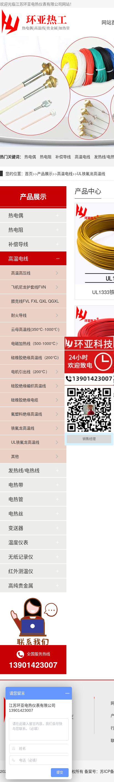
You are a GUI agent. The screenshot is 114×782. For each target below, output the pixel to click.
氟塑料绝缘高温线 (26, 414)
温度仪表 (18, 542)
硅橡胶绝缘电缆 (24, 399)
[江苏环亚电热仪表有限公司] (35, 22)
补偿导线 (63, 156)
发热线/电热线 (24, 470)
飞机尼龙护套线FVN (28, 287)
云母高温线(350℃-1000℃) (35, 329)
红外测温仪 (20, 571)
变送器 (15, 527)
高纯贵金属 (20, 585)
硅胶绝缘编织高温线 (28, 385)
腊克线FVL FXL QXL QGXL (35, 301)
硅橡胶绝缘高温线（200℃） (36, 357)
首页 (29, 173)
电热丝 (15, 513)
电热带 (15, 484)
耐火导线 (19, 315)
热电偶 (30, 156)
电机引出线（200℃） (30, 371)
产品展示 (45, 173)
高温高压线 (20, 273)
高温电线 (82, 156)
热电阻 (45, 156)
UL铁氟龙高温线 (91, 173)
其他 (15, 456)
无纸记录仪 (20, 556)
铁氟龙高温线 (22, 428)
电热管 (15, 499)
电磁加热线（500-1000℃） (35, 343)
